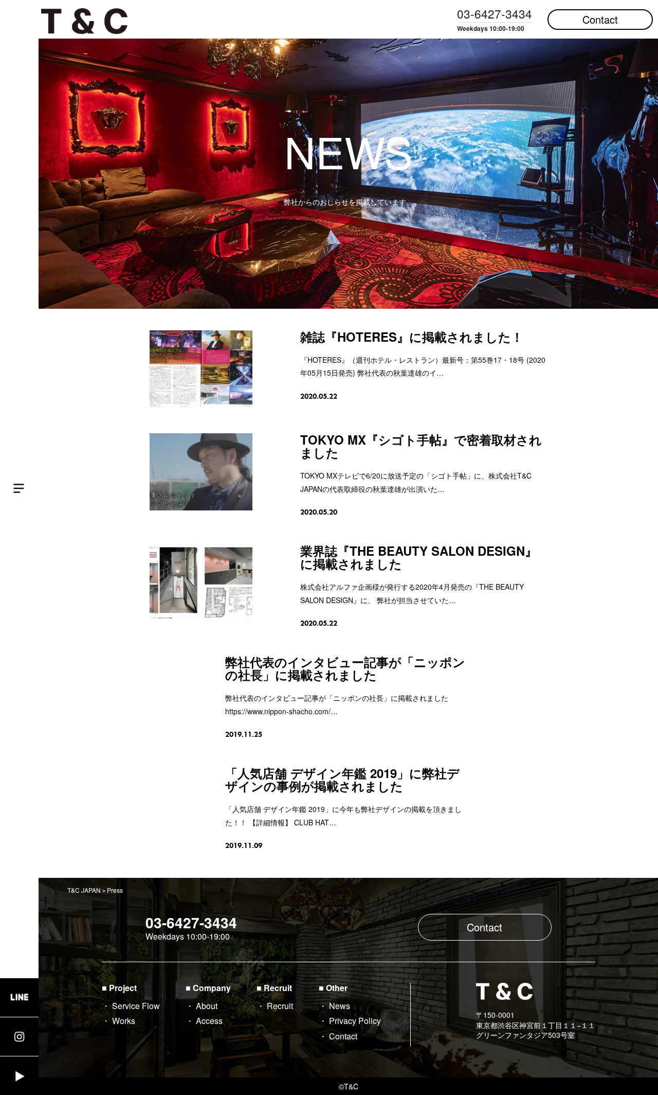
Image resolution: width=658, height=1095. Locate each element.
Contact (600, 19)
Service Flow (136, 1006)
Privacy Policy (355, 1021)
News (339, 1006)
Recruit (280, 1006)
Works (123, 1021)
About (206, 1006)
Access (209, 1021)
